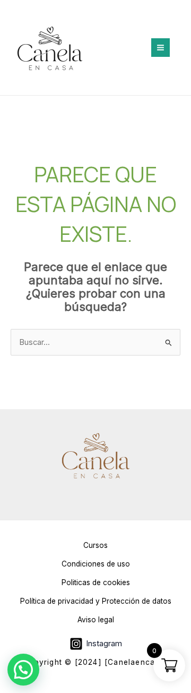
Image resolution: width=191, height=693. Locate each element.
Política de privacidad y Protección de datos (95, 601)
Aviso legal (95, 619)
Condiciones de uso (96, 564)
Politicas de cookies (96, 582)
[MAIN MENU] (160, 47)
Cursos (95, 545)
